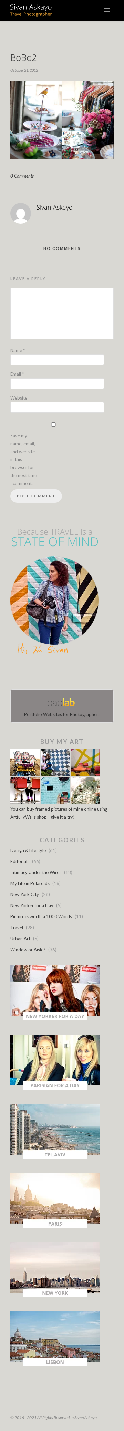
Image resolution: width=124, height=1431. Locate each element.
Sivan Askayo (55, 207)
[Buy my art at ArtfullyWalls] (55, 802)
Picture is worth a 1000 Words (41, 916)
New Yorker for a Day (31, 905)
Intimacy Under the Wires (35, 872)
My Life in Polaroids (30, 883)
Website (18, 398)
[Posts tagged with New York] (55, 1295)
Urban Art (20, 938)
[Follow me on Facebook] (56, 673)
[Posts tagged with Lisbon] (55, 1364)
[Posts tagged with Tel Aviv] (55, 1157)
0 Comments (22, 176)
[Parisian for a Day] (55, 1088)
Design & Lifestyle (28, 850)
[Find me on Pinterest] (68, 673)
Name (17, 350)
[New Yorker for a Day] (55, 1018)
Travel (16, 927)
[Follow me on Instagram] (64, 673)
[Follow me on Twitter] (60, 673)
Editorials (19, 861)
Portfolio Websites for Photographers (62, 714)
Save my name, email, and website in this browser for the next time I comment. (23, 459)
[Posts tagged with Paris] (55, 1226)
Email (17, 374)
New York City (24, 894)
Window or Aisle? (27, 949)
